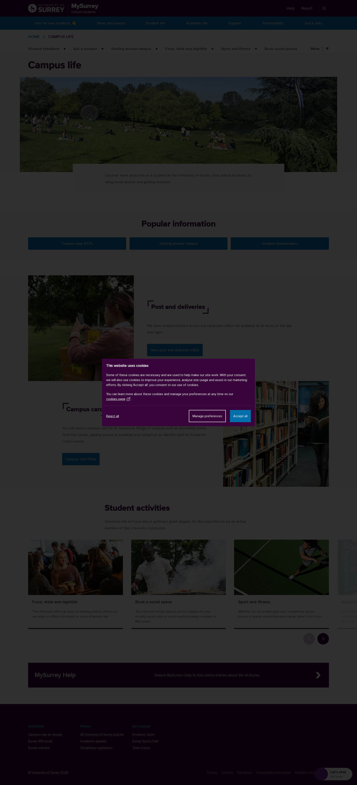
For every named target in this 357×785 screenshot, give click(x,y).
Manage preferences (207, 416)
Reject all (112, 416)
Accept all (240, 416)
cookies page (115, 399)
